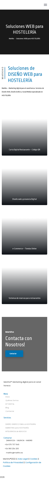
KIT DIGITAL (9, 404)
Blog (7, 407)
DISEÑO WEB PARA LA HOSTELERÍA (19, 420)
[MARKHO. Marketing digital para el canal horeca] (14, 5)
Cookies (33, 458)
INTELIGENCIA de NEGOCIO (16, 431)
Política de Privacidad (13, 462)
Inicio (7, 397)
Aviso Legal (23, 458)
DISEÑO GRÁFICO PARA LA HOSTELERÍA (20, 424)
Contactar (9, 411)
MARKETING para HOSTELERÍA (17, 428)
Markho (11, 39)
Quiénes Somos (12, 400)
